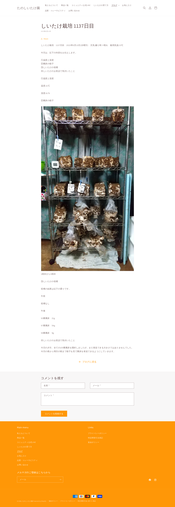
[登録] (60, 480)
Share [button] (46, 39)
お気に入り (21, 456)
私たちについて (23, 433)
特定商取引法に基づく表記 (87, 501)
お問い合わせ (22, 465)
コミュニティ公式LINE (26, 442)
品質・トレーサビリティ (27, 460)
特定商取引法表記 (95, 438)
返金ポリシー (93, 442)
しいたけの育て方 (24, 447)
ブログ (20, 451)
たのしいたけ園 (27, 501)
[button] (115, 5)
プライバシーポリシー (97, 433)
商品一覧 (20, 438)
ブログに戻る (89, 361)
